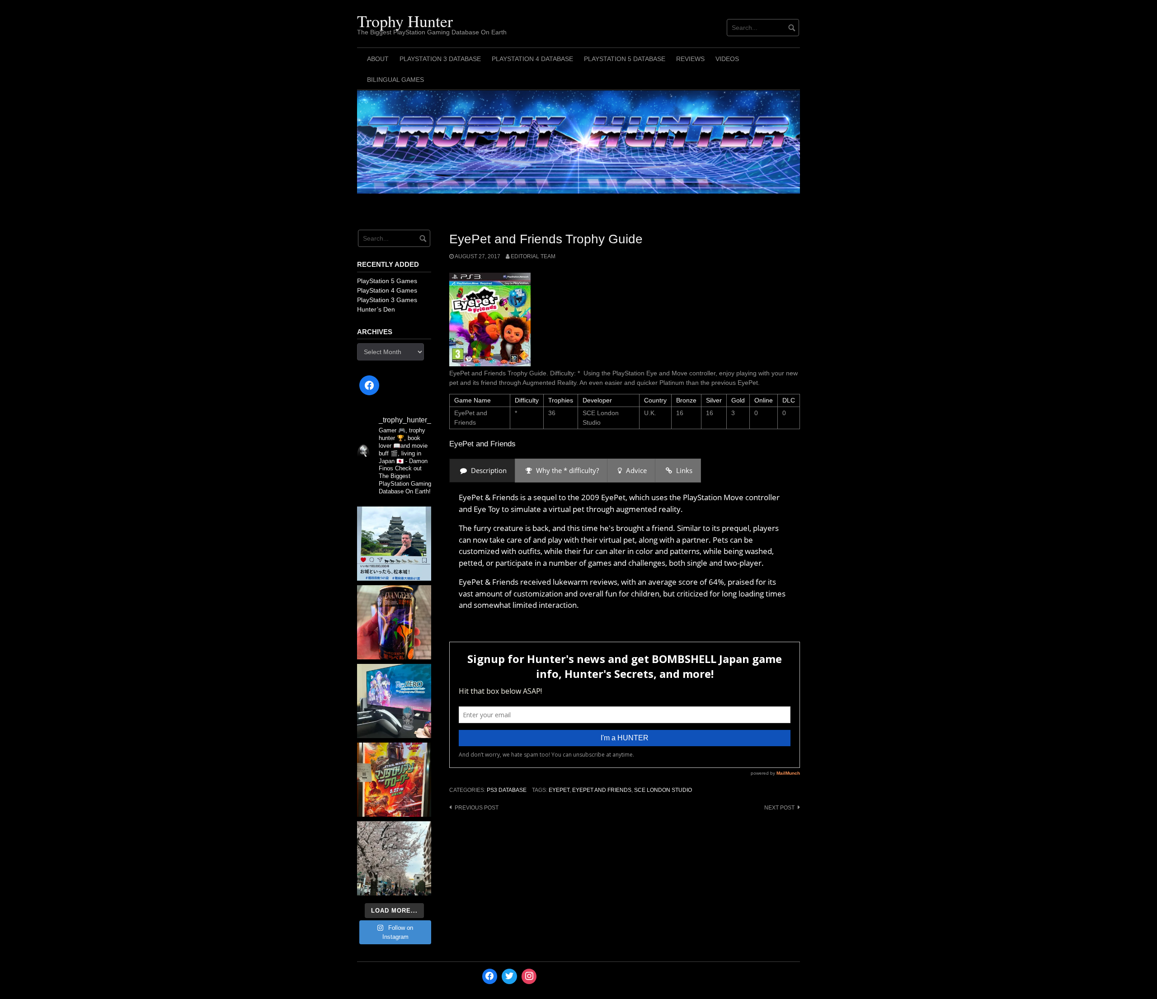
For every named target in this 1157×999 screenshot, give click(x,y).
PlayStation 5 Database (624, 58)
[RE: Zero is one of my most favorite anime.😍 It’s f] (394, 701)
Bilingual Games (395, 79)
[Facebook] (369, 385)
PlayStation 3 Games (387, 299)
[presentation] (482, 471)
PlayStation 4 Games (387, 290)
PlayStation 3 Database (440, 58)
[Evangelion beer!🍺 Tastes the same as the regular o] (394, 622)
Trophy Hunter (405, 21)
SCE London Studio (663, 790)
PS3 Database (507, 790)
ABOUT (378, 58)
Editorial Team (533, 256)
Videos (727, 58)
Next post (779, 808)
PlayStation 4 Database (532, 58)
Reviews (690, 58)
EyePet (559, 790)
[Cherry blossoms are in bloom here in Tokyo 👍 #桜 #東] (394, 858)
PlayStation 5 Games (387, 280)
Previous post (477, 808)
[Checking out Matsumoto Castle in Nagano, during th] (394, 544)
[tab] (482, 471)
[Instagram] (529, 976)
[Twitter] (509, 976)
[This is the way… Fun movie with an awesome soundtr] (394, 780)
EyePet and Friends (601, 790)
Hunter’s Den (376, 309)
